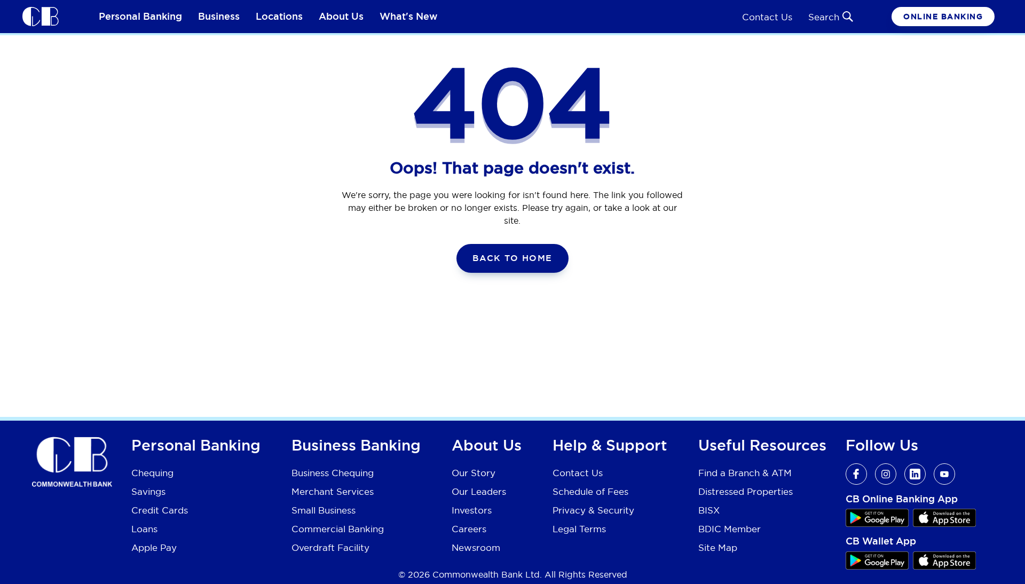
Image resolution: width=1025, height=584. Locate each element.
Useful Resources (762, 446)
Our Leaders (479, 491)
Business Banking (356, 446)
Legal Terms (579, 529)
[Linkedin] (915, 474)
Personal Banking (140, 16)
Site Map (717, 547)
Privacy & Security (593, 510)
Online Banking (943, 16)
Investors (472, 510)
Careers (469, 529)
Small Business (323, 510)
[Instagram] (885, 474)
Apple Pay (154, 547)
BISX (709, 510)
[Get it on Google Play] (877, 518)
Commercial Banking (337, 529)
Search (823, 16)
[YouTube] (944, 474)
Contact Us (767, 16)
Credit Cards (159, 510)
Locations (279, 16)
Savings (148, 491)
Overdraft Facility (330, 547)
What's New (409, 16)
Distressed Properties (745, 491)
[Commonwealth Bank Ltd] (40, 15)
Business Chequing (332, 473)
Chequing (152, 473)
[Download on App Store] (944, 518)
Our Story (473, 473)
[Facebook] (856, 474)
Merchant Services (332, 491)
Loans (144, 529)
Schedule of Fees (590, 491)
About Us (341, 16)
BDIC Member (729, 529)
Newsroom (476, 547)
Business (219, 16)
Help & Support (610, 446)
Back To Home (512, 258)
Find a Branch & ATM (745, 473)
